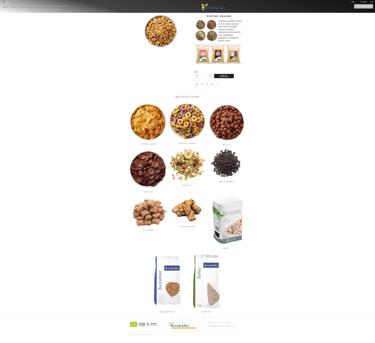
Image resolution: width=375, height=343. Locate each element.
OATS (226, 221)
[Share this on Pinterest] (207, 84)
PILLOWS (148, 211)
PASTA (55, 6)
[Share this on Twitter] (197, 84)
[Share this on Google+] (212, 84)
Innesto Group (138, 334)
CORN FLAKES (148, 122)
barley (206, 280)
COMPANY (63, 6)
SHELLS (148, 169)
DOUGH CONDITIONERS (34, 6)
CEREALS (48, 6)
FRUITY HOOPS (187, 121)
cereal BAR (187, 210)
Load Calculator (363, 6)
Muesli (187, 165)
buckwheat (167, 280)
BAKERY (20, 6)
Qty (196, 72)
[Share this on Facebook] (202, 84)
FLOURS (5, 6)
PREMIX (13, 6)
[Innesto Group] (241, 7)
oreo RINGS (226, 164)
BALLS (226, 122)
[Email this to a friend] (217, 84)
